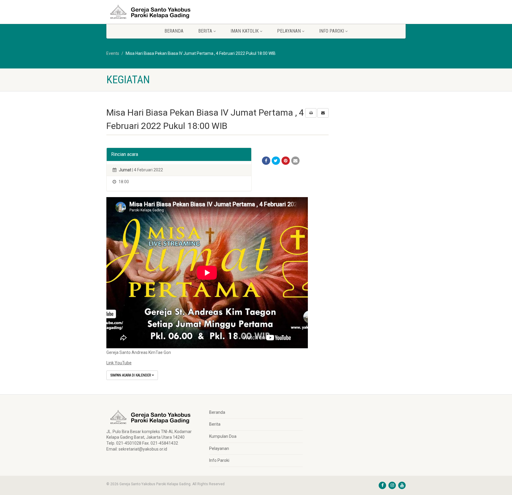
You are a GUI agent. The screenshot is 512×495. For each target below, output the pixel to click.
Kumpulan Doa (222, 436)
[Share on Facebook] (266, 161)
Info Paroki (219, 460)
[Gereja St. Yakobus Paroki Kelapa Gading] (153, 11)
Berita (214, 424)
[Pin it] (285, 161)
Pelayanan (219, 448)
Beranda (173, 31)
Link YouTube (119, 362)
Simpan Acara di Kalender (131, 375)
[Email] (295, 161)
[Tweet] (276, 161)
